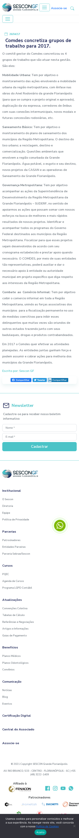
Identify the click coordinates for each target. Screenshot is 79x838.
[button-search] (72, 8)
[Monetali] (29, 804)
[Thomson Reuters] (71, 804)
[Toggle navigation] (44, 7)
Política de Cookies (47, 826)
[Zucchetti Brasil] (50, 804)
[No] (74, 826)
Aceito (40, 832)
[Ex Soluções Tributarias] (8, 804)
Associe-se (59, 8)
